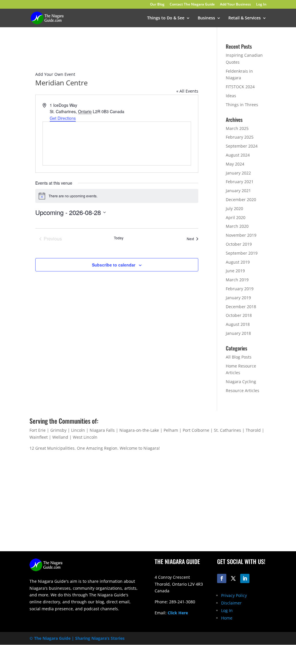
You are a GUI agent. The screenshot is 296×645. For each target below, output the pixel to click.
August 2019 (238, 262)
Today (118, 238)
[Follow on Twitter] (233, 578)
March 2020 (237, 226)
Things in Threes (242, 104)
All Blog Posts (238, 357)
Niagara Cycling (241, 381)
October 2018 (239, 315)
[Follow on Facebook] (221, 578)
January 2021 (238, 190)
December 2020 (241, 199)
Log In (261, 5)
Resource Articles (242, 390)
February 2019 (240, 288)
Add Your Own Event (55, 74)
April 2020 (235, 217)
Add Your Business (235, 5)
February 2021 (240, 181)
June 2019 (235, 270)
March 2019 (237, 279)
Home (226, 618)
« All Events (187, 91)
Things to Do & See (165, 18)
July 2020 (234, 208)
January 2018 (238, 333)
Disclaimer (231, 603)
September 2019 (242, 253)
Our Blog (157, 5)
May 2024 (235, 164)
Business (206, 18)
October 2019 (239, 244)
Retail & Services (244, 18)
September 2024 (242, 146)
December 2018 (241, 306)
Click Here (178, 612)
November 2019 (241, 235)
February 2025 (240, 137)
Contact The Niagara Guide (192, 5)
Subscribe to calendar (113, 265)
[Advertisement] (211, 505)
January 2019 (238, 297)
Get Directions (63, 118)
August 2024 (238, 155)
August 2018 (238, 324)
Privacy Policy (234, 595)
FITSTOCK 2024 (240, 86)
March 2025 (237, 128)
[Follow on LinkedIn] (244, 578)
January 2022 (238, 173)
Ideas (231, 95)
